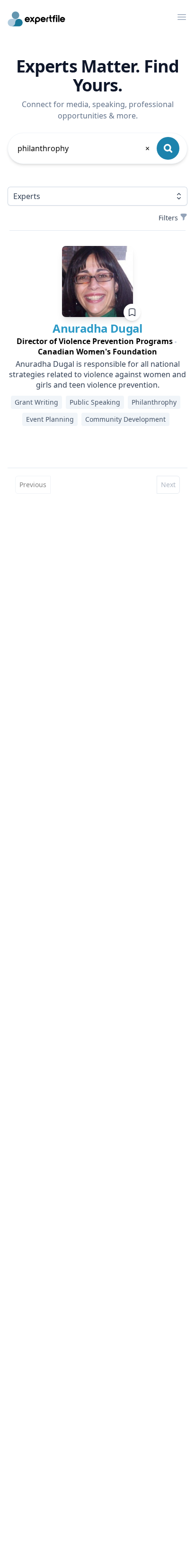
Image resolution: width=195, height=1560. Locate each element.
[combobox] (84, 148)
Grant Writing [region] (36, 402)
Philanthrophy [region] (154, 402)
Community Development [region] (125, 419)
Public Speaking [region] (95, 402)
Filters (168, 217)
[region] (97, 346)
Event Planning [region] (50, 419)
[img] (97, 281)
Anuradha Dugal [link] (97, 328)
